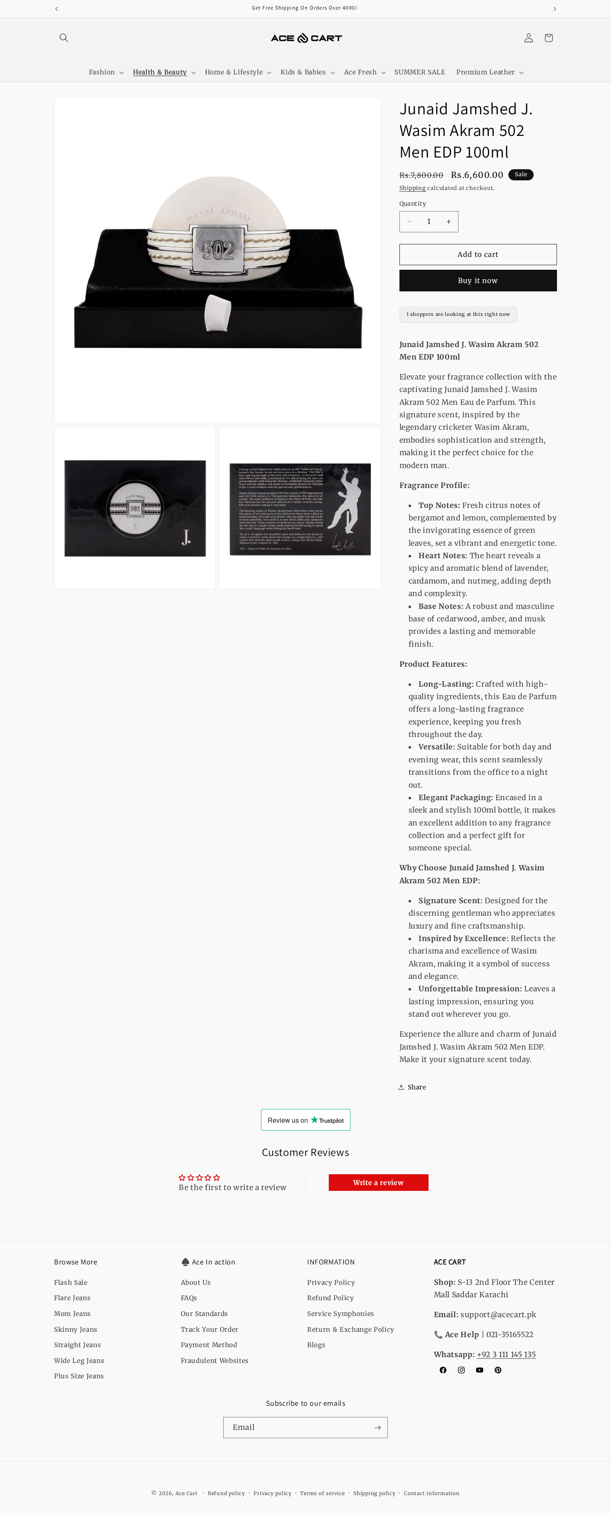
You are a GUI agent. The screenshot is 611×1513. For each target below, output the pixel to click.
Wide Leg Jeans (79, 1361)
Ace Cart (187, 1493)
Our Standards (205, 1314)
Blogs (316, 1345)
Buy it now (478, 280)
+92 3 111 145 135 (506, 1354)
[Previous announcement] (56, 8)
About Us (196, 1282)
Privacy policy (273, 1493)
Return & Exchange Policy (350, 1329)
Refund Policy (330, 1298)
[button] (64, 38)
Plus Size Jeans (79, 1376)
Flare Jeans (72, 1298)
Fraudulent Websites (215, 1361)
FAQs (189, 1298)
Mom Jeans (72, 1314)
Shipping (412, 188)
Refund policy (226, 1493)
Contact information (432, 1493)
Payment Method (209, 1345)
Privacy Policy (331, 1282)
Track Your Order (210, 1329)
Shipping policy (374, 1493)
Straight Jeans (77, 1345)
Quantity (412, 203)
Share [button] (417, 1087)
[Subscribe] (377, 1428)
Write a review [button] (378, 1182)
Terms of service (322, 1493)
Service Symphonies (340, 1314)
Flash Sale (71, 1282)
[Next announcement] (555, 8)
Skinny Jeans (76, 1329)
